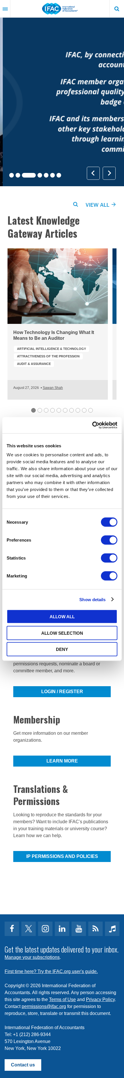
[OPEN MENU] (5, 8)
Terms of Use (62, 999)
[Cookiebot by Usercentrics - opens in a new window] (92, 425)
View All (98, 204)
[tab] (11, 175)
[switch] (109, 540)
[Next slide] (109, 173)
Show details (92, 599)
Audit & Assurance (34, 364)
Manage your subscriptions (32, 957)
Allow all (62, 616)
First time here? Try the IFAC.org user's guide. (51, 971)
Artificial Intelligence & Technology (51, 348)
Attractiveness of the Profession (48, 356)
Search (117, 8)
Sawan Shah (53, 388)
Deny (62, 649)
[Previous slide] (93, 173)
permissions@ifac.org (44, 1006)
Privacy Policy (100, 999)
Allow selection (62, 632)
